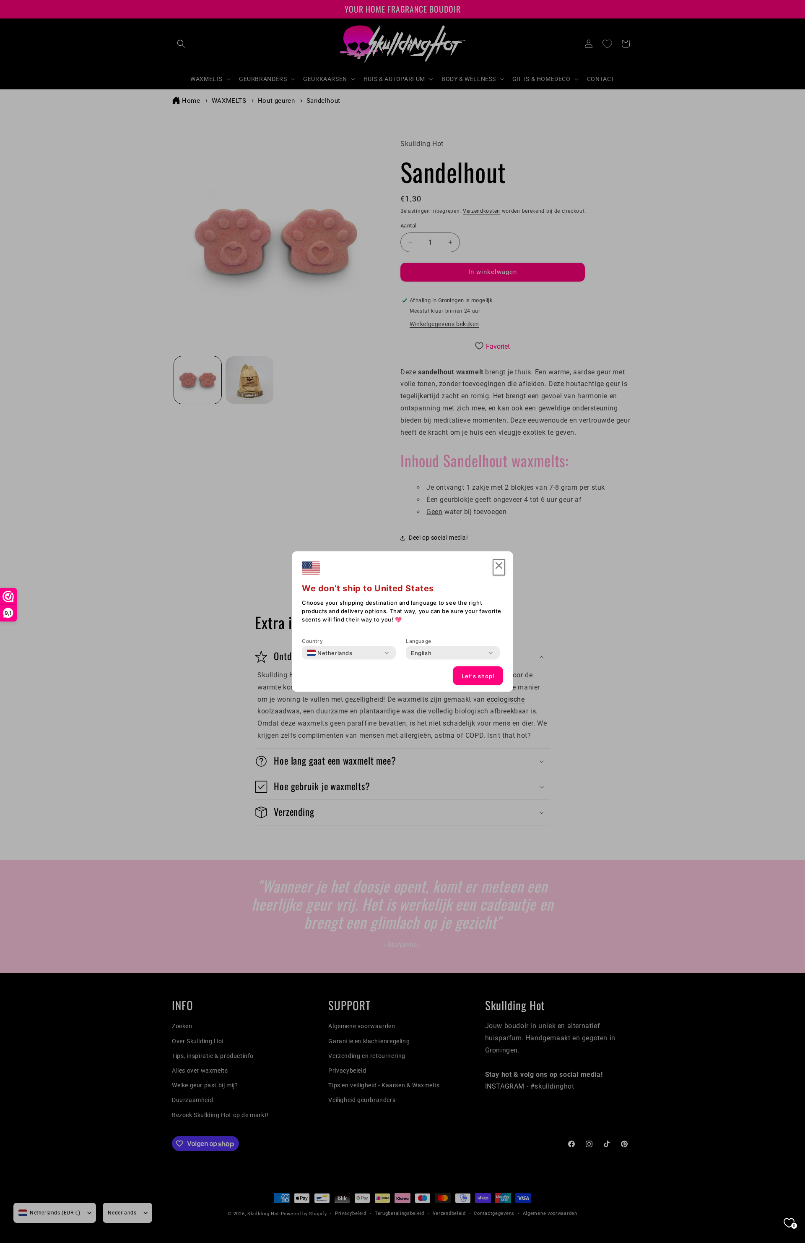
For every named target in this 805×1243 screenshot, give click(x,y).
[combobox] (330, 653)
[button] (499, 567)
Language (418, 641)
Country (312, 641)
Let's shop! (478, 675)
